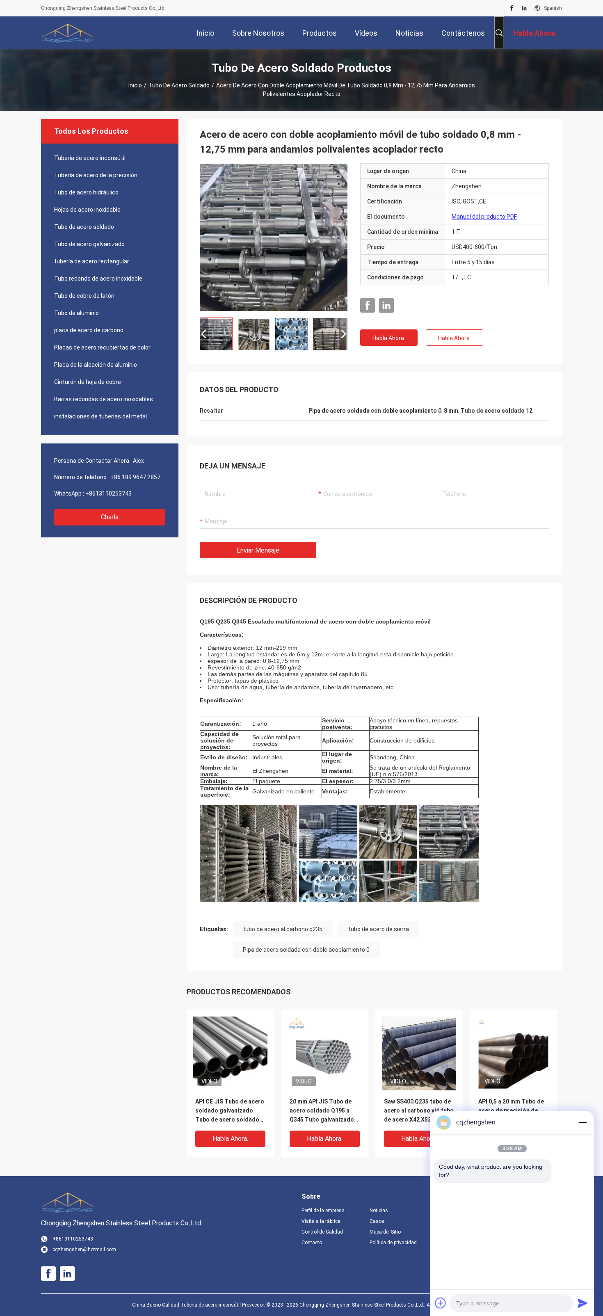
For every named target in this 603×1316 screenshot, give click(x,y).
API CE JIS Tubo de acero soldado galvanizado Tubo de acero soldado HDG (229, 1111)
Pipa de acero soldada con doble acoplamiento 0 (306, 949)
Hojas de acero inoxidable (87, 209)
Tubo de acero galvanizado (89, 244)
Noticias (379, 1210)
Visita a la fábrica (321, 1221)
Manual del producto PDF (484, 216)
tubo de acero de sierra (378, 929)
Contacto (312, 1242)
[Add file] (440, 1303)
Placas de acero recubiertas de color (102, 347)
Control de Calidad (322, 1232)
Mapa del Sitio (385, 1232)
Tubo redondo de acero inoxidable (98, 278)
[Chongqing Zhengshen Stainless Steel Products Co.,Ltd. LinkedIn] (524, 8)
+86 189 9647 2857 (135, 477)
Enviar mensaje (258, 550)
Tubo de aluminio (76, 313)
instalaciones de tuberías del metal (100, 416)
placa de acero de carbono (88, 330)
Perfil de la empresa (323, 1210)
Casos (377, 1221)
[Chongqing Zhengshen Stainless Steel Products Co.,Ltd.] (67, 33)
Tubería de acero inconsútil (90, 158)
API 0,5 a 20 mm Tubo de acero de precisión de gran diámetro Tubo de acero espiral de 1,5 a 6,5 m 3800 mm (512, 1111)
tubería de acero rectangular (91, 261)
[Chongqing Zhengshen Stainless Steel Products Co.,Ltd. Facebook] (511, 8)
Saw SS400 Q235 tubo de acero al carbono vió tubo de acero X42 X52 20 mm (419, 1110)
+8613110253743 (108, 493)
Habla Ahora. (388, 338)
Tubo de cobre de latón (84, 295)
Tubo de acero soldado (179, 85)
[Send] (582, 1303)
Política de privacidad (393, 1242)
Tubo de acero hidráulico (86, 192)
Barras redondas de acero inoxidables (103, 399)
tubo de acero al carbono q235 (282, 929)
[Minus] (582, 1122)
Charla (110, 517)
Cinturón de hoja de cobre (87, 382)
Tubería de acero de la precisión (95, 175)
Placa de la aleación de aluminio (95, 364)
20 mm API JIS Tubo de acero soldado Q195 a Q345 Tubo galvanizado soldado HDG (322, 1111)
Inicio (135, 85)
